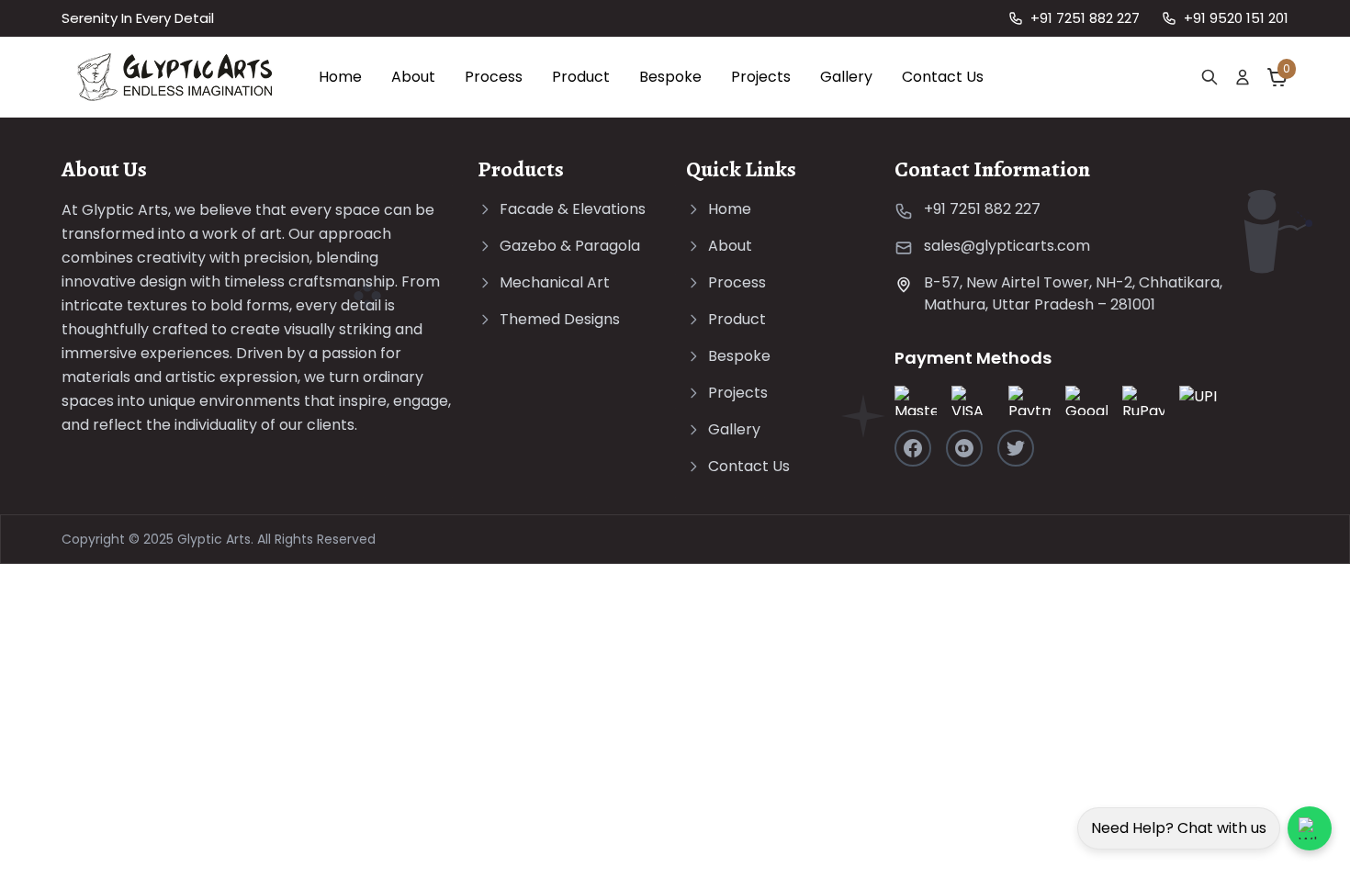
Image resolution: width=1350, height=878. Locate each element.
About (413, 76)
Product (581, 76)
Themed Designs (560, 319)
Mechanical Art (555, 282)
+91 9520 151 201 (1236, 18)
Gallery (846, 76)
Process (494, 76)
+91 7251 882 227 (1085, 18)
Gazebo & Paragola (570, 245)
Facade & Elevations (573, 209)
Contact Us (943, 76)
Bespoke (670, 76)
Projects (761, 76)
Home (340, 76)
